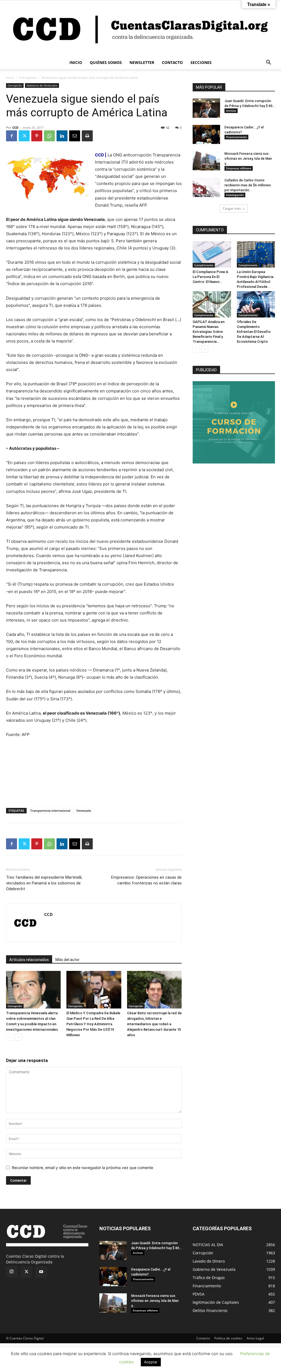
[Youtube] (41, 1271)
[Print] (87, 135)
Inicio (10, 77)
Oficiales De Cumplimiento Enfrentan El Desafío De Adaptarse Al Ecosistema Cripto (254, 332)
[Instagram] (11, 1271)
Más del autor (67, 959)
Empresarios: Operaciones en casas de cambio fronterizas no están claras (146, 880)
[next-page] (18, 1037)
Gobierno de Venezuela (42, 85)
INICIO (75, 62)
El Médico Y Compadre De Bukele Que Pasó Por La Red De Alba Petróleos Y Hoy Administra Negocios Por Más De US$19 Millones (93, 1024)
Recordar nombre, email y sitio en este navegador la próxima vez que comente (82, 1167)
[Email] (74, 135)
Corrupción (27, 77)
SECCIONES (201, 62)
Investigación (235, 195)
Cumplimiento (203, 265)
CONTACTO (172, 62)
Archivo (231, 111)
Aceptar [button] (151, 1362)
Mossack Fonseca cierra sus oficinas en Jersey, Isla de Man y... (248, 158)
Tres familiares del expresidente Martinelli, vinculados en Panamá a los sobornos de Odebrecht (44, 883)
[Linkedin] (62, 135)
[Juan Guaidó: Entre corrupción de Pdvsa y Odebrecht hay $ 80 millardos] (206, 108)
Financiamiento (236, 137)
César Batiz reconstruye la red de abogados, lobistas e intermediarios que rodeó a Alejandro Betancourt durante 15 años (154, 1024)
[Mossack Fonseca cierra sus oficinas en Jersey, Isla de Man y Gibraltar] (206, 160)
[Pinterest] (36, 135)
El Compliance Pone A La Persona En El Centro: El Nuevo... (210, 277)
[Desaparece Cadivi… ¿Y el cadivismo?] (206, 134)
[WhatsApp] (49, 135)
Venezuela (83, 810)
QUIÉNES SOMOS (106, 62)
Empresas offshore (238, 168)
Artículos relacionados (29, 959)
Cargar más (232, 208)
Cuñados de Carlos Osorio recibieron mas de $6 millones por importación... (247, 185)
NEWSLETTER (142, 62)
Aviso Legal (255, 1338)
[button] (268, 63)
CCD (15, 127)
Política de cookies (228, 1338)
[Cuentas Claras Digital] (140, 28)
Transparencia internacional (50, 810)
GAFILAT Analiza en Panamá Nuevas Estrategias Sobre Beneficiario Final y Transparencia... (208, 332)
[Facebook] (11, 135)
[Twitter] (24, 135)
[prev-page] (9, 1037)
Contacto (203, 1338)
